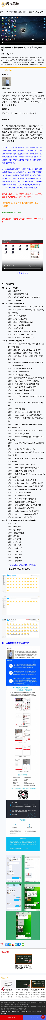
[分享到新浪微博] (13, 944)
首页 (1, 12)
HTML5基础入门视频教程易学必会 (28, 990)
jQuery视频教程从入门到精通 (11, 990)
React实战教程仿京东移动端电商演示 (23, 565)
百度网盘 (34, 1017)
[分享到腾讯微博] (16, 944)
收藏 (43, 1017)
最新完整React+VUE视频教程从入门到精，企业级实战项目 (23, 968)
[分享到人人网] (19, 944)
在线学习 (11, 1017)
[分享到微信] (23, 944)
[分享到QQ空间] (9, 944)
